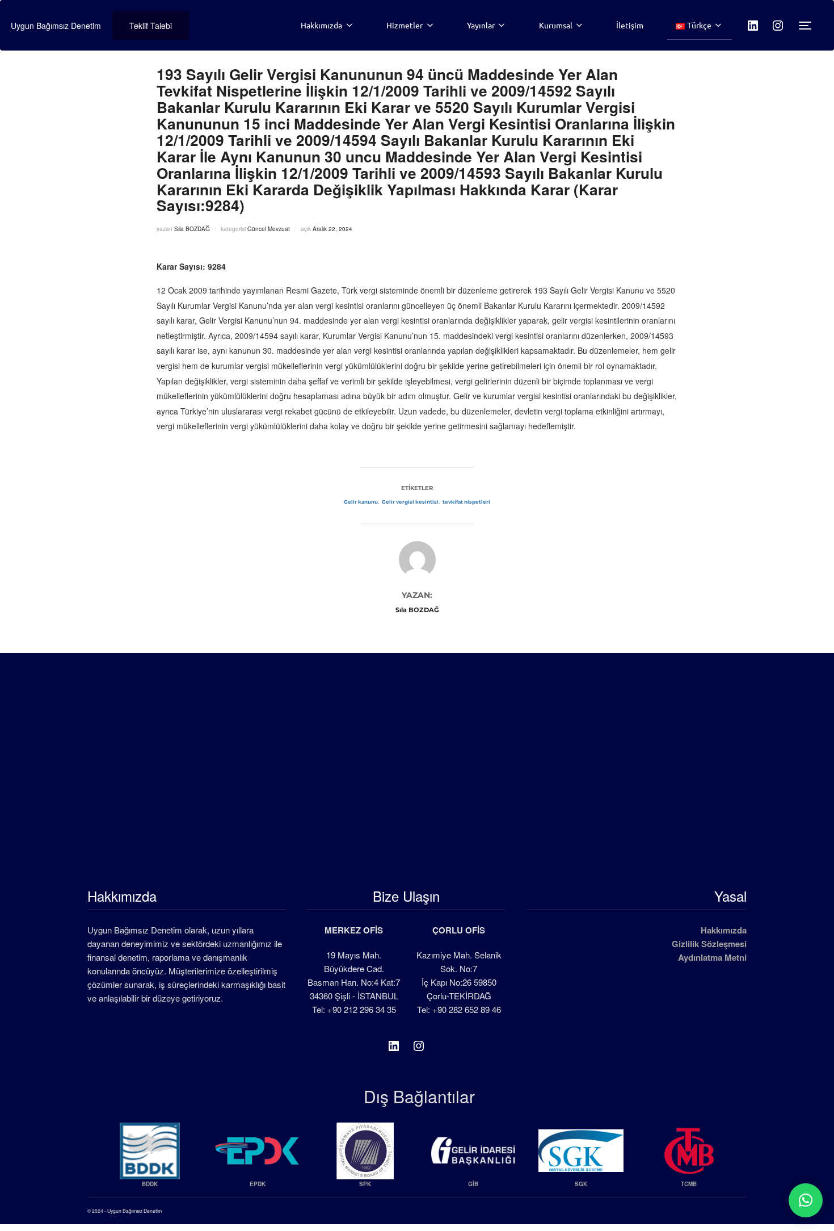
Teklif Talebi (150, 25)
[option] (149, 1160)
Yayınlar (481, 25)
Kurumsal (555, 25)
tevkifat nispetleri (466, 502)
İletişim (629, 25)
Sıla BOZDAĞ (192, 229)
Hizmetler (404, 25)
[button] (806, 1200)
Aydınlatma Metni (712, 957)
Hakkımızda (321, 25)
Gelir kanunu (361, 502)
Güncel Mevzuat (268, 229)
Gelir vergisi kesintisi (410, 502)
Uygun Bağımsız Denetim (56, 25)
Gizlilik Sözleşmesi (709, 943)
